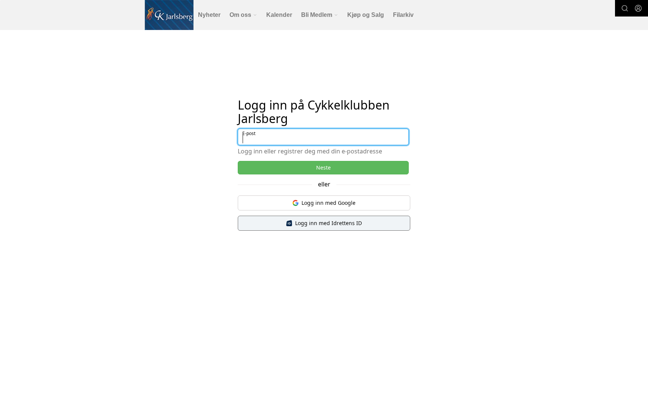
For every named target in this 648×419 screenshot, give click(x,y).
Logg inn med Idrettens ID (328, 223)
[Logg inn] (638, 8)
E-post (248, 133)
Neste (323, 167)
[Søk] (625, 8)
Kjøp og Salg (365, 15)
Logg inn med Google (329, 202)
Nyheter (209, 15)
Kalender (279, 15)
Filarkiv (403, 15)
